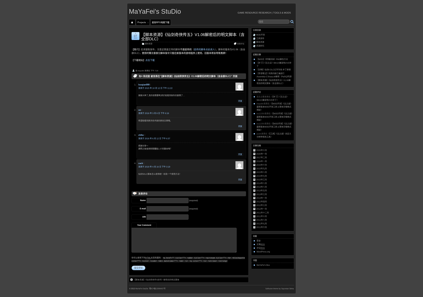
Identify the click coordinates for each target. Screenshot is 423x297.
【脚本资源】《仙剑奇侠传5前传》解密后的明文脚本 (156, 280)
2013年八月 (261, 187)
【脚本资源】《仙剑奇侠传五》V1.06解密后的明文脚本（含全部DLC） (193, 36)
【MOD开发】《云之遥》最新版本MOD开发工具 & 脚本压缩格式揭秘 (274, 107)
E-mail (143, 208)
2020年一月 (261, 154)
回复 (240, 101)
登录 (259, 241)
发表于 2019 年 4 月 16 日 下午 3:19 (154, 167)
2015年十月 (261, 165)
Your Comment (144, 225)
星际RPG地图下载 (160, 22)
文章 (261, 244)
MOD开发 (260, 35)
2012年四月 (261, 202)
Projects (141, 22)
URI (144, 217)
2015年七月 (261, 176)
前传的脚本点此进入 (204, 49)
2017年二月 (261, 157)
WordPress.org (263, 252)
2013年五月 (261, 190)
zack (140, 163)
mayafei (141, 71)
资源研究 (260, 46)
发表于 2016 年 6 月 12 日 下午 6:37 (154, 138)
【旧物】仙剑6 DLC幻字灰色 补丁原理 (274, 70)
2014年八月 (261, 183)
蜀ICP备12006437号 (157, 289)
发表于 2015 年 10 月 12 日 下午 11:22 (155, 88)
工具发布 (260, 38)
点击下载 (150, 60)
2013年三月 (261, 194)
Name (143, 200)
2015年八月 (261, 172)
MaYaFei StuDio (141, 289)
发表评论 (240, 44)
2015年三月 (261, 180)
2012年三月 (261, 205)
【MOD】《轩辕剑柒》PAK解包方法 (272, 59)
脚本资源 (148, 44)
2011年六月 (261, 227)
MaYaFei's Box (263, 265)
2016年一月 (261, 161)
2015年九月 (261, 168)
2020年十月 (261, 150)
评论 (261, 248)
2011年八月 (261, 220)
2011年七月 (261, 224)
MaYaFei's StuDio (155, 11)
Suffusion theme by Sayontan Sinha (279, 289)
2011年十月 (261, 216)
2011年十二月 (262, 213)
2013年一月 (261, 198)
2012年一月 (261, 209)
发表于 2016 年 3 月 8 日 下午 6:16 (153, 113)
